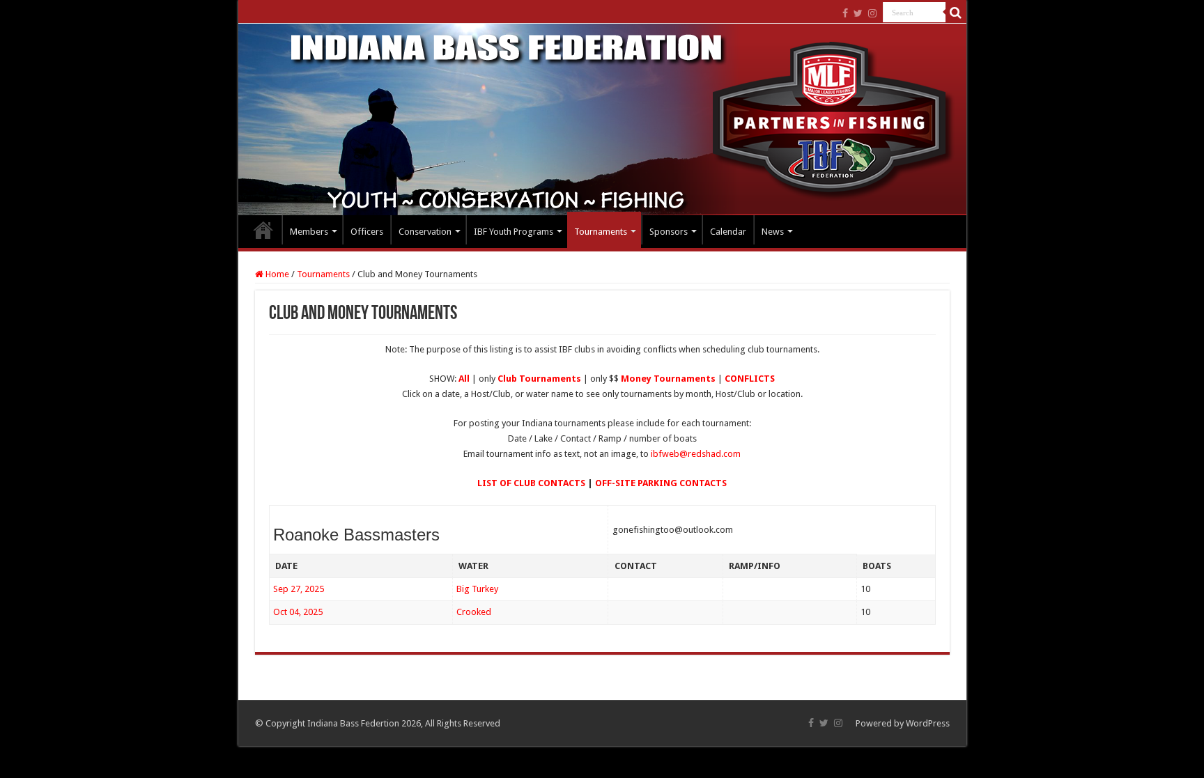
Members (309, 231)
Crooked (473, 612)
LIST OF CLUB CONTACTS (531, 483)
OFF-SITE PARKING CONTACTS (661, 483)
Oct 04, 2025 (298, 612)
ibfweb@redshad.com (696, 454)
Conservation (425, 231)
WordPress (928, 723)
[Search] (956, 12)
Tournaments (600, 231)
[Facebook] (845, 13)
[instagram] (872, 13)
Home (263, 229)
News (773, 231)
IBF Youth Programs (513, 231)
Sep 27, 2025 (298, 589)
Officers (366, 231)
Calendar (728, 231)
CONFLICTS (750, 378)
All (464, 378)
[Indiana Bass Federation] (602, 119)
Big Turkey (477, 589)
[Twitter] (858, 13)
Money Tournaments (668, 378)
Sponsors (668, 231)
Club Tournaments (539, 378)
